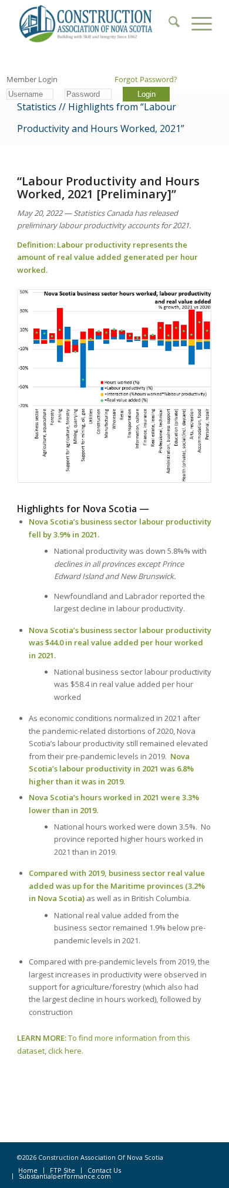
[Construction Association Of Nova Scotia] (95, 23)
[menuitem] (168, 23)
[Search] (168, 23)
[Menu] (196, 23)
